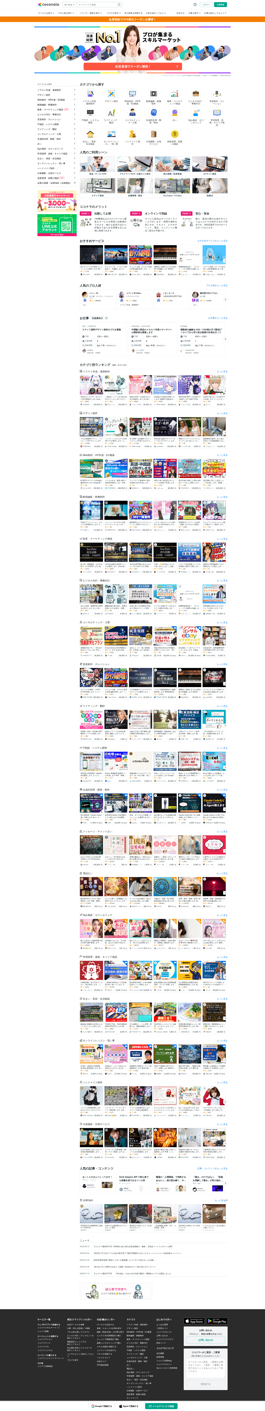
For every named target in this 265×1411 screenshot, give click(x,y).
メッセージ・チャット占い (97, 831)
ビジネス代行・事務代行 (96, 580)
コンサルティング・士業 (96, 622)
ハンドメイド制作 (92, 1082)
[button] (132, 49)
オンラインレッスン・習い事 (99, 1040)
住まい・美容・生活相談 (96, 998)
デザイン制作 (90, 413)
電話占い (88, 873)
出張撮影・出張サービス (96, 1124)
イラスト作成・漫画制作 (96, 371)
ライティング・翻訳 (94, 706)
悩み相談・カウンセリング (97, 915)
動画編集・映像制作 (94, 496)
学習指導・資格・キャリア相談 (100, 957)
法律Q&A (88, 1200)
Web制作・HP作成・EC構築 (99, 455)
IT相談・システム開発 (95, 747)
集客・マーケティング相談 (97, 538)
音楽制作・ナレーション (96, 664)
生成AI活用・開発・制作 (96, 789)
